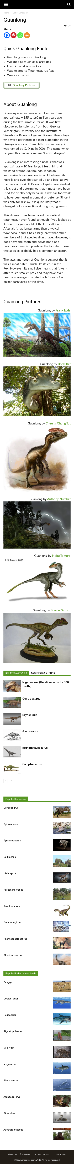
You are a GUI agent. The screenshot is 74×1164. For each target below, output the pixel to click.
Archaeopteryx (11, 1097)
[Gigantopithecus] (62, 1035)
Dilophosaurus (11, 906)
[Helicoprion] (62, 1019)
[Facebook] (7, 35)
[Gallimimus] (62, 861)
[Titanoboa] (62, 1117)
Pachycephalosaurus (15, 939)
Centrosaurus (31, 698)
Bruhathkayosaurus (35, 747)
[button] (69, 4)
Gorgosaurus (11, 807)
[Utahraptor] (62, 877)
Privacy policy (59, 1153)
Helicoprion (10, 1015)
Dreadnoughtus (12, 922)
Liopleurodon (11, 998)
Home (6, 12)
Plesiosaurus (10, 1080)
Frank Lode (63, 310)
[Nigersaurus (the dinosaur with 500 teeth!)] (12, 686)
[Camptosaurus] (12, 768)
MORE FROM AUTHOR (43, 673)
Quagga (7, 982)
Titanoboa (9, 1113)
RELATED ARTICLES (16, 673)
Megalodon (9, 1064)
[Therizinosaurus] (62, 959)
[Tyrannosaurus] (62, 845)
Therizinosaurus (12, 955)
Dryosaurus (29, 715)
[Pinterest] (13, 35)
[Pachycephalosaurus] (62, 943)
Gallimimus (9, 857)
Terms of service (42, 1153)
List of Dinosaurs (21, 12)
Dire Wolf (8, 1047)
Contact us (25, 1153)
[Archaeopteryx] (62, 1101)
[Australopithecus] (62, 1134)
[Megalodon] (62, 1068)
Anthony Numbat (59, 499)
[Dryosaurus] (12, 719)
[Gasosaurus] (12, 735)
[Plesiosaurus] (62, 1085)
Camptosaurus (32, 764)
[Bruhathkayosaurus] (12, 752)
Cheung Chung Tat (58, 423)
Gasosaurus (30, 731)
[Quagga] (62, 986)
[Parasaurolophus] (62, 894)
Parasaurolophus (13, 889)
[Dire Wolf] (62, 1052)
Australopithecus (13, 1129)
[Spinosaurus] (62, 828)
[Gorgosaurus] (62, 812)
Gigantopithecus (12, 1031)
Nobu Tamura (61, 555)
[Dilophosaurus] (62, 910)
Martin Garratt (61, 610)
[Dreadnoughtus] (62, 927)
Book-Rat (64, 364)
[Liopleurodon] (62, 1003)
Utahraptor (9, 873)
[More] (27, 35)
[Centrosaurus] (12, 702)
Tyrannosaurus (12, 840)
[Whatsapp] (20, 35)
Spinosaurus (10, 824)
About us (12, 1153)
